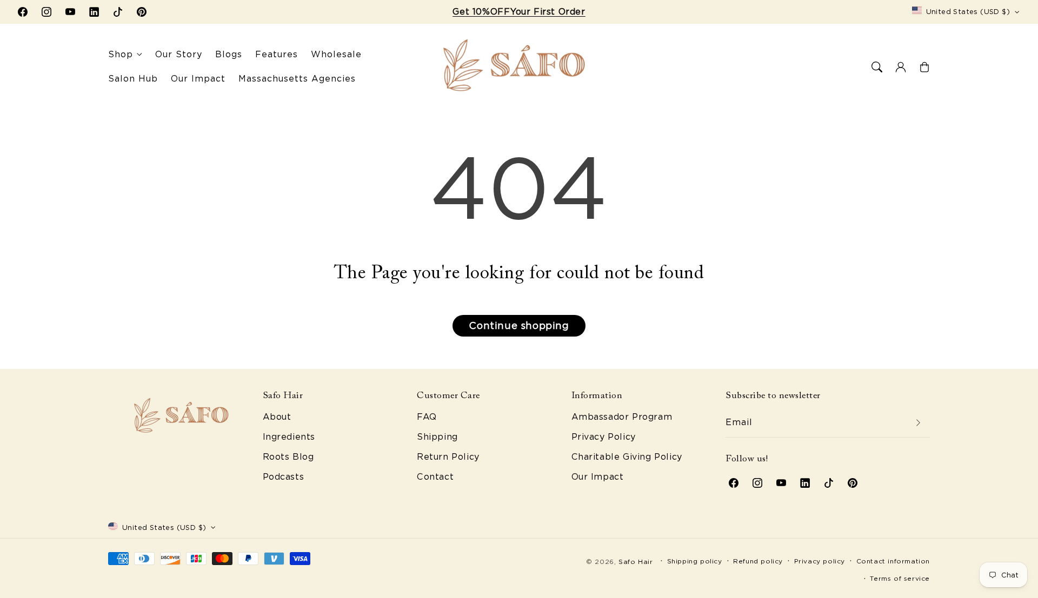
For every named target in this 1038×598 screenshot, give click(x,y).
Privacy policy (819, 561)
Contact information (893, 561)
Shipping (437, 437)
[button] (877, 67)
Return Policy (448, 457)
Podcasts (283, 477)
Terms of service (900, 578)
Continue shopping (519, 325)
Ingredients (289, 437)
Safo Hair (635, 561)
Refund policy (758, 561)
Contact (435, 477)
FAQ (427, 417)
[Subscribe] (918, 423)
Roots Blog (288, 457)
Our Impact (597, 477)
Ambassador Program (622, 417)
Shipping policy (694, 561)
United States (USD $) (968, 12)
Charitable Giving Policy (626, 457)
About (277, 417)
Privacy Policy (603, 437)
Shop (120, 54)
